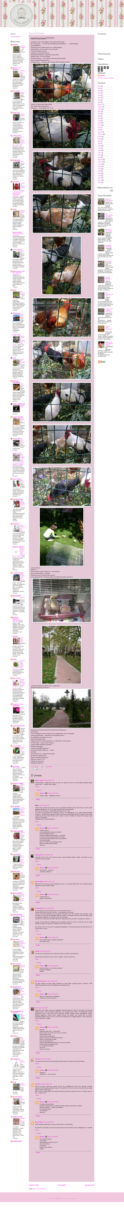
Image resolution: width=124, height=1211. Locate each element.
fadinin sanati (39, 780)
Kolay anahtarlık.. (23, 1062)
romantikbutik (16, 854)
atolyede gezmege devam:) (107, 279)
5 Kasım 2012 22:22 (45, 951)
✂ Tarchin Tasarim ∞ (18, 572)
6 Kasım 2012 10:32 (46, 1084)
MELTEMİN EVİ (17, 596)
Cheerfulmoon (17, 313)
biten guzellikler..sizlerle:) (109, 294)
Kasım (99, 97)
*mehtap (37, 1059)
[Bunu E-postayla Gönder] (31, 769)
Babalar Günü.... (23, 406)
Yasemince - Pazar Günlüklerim (18, 704)
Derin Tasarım (17, 678)
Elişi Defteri (16, 182)
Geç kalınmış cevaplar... (23, 293)
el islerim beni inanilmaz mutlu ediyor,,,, (109, 310)
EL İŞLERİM (16, 806)
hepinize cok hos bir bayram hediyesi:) (109, 343)
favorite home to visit (19, 271)
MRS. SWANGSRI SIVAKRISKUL (17, 273)
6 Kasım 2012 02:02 (53, 937)
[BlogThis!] (33, 769)
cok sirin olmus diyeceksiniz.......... (109, 328)
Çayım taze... (16, 766)
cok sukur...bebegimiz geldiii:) (109, 215)
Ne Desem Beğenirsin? (16, 618)
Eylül (99, 102)
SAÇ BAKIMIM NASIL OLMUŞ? (23, 503)
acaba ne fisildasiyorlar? (109, 199)
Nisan (99, 86)
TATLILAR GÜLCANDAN (16, 381)
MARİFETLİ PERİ (17, 1117)
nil (36, 1008)
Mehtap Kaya (16, 871)
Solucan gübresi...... (23, 115)
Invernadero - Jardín (23, 72)
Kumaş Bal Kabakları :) (23, 361)
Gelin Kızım (22, 873)
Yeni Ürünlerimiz (23, 1099)
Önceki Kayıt (89, 1185)
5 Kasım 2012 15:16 (49, 881)
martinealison (39, 908)
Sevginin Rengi (23, 93)
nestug (14, 209)
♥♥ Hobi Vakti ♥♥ (17, 438)
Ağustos (100, 104)
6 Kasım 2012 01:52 (53, 1027)
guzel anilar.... (109, 261)
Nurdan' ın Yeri (17, 453)
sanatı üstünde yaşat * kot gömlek (23, 577)
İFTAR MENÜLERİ (22, 420)
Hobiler (15, 659)
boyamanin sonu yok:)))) (108, 230)
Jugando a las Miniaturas (17, 68)
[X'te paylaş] (35, 769)
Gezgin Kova (16, 112)
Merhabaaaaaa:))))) (23, 967)
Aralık (99, 95)
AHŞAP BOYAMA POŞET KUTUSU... (22, 898)
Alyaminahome (39, 881)
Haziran (100, 109)
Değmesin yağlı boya (18, 547)
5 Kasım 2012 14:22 (47, 855)
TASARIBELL (16, 1059)
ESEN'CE (15, 44)
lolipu (14, 358)
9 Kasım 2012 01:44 (48, 1122)
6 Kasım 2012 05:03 (45, 1059)
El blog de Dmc (17, 135)
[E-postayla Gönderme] (42, 766)
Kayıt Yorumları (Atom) (39, 1188)
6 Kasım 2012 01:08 (42, 1008)
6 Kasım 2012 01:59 (53, 828)
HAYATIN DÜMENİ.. (23, 48)
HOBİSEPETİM (17, 987)
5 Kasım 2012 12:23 (48, 780)
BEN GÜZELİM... (17, 767)
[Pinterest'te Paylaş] (38, 769)
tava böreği (22, 384)
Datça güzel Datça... (23, 316)
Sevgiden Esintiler (18, 417)
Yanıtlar (39, 790)
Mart (99, 88)
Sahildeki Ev (16, 523)
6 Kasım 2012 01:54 (53, 793)
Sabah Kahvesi (23, 162)
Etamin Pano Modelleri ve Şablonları (18, 234)
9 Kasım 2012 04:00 (53, 1070)
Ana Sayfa (62, 1185)
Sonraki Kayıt (34, 1185)
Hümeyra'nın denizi (40, 981)
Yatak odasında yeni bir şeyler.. (23, 528)
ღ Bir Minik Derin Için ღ (22, 640)
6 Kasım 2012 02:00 (53, 867)
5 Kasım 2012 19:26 (48, 908)
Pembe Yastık (16, 335)
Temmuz (100, 106)
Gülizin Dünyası (17, 479)
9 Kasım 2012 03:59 (53, 1101)
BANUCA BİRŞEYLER (19, 404)
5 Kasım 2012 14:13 (44, 805)
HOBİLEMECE (17, 160)
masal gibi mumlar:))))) (108, 246)
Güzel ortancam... (22, 708)
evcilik (14, 290)
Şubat (99, 90)
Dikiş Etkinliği (22, 1015)
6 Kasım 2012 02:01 (53, 894)
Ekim (99, 100)
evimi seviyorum (17, 249)
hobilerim (15, 1036)
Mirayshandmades (18, 499)
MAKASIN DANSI (17, 915)
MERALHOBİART (17, 893)
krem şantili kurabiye (23, 1039)
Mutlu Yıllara (22, 481)
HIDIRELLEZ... (23, 785)
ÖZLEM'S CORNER (18, 783)
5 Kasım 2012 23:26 (52, 981)
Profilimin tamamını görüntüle (105, 78)
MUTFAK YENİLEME (23, 212)
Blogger (58, 1198)
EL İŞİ (14, 1082)
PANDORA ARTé (17, 1141)
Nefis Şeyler (16, 939)
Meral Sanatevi (17, 964)
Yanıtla (37, 786)
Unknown (49, 766)
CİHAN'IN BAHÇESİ (18, 831)
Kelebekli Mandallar (23, 1120)
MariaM (37, 951)
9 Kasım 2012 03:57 (53, 1136)
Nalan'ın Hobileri (17, 232)
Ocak (99, 93)
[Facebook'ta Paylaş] (37, 769)
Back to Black (39, 1122)
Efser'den (15, 636)
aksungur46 (38, 855)
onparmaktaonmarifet (19, 726)
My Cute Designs (17, 1096)
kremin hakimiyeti (23, 1085)
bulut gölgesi (16, 91)
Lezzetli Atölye (17, 746)
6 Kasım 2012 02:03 (53, 994)
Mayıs (99, 111)
